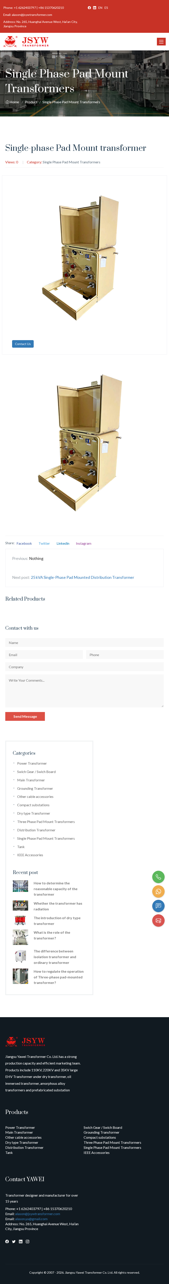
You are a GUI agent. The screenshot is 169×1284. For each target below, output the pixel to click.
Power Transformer (32, 763)
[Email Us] (158, 920)
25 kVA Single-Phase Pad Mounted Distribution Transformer (82, 577)
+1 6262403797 (25, 7)
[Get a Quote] (158, 906)
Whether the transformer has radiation (58, 906)
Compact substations (33, 805)
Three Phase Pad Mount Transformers (46, 821)
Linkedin (63, 543)
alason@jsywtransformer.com (32, 15)
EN (100, 7)
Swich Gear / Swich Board (36, 771)
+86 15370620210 (51, 7)
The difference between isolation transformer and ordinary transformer (55, 956)
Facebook (24, 543)
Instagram (83, 543)
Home (14, 102)
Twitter (44, 543)
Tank (21, 847)
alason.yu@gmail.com (31, 1219)
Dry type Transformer (33, 813)
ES (106, 7)
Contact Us (23, 344)
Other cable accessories (35, 796)
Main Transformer (31, 780)
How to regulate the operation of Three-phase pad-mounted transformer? (59, 977)
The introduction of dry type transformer (57, 921)
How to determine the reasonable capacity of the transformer (55, 888)
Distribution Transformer (36, 830)
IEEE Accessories (30, 855)
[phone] (158, 877)
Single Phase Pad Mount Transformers (71, 102)
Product (31, 102)
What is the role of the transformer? (52, 935)
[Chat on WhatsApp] (158, 891)
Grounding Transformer (35, 788)
